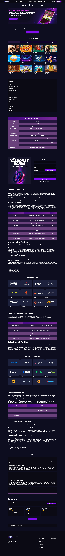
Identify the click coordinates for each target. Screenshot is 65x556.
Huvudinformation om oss (13, 86)
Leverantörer (11, 92)
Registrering (11, 88)
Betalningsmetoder (12, 99)
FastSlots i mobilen (12, 101)
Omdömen (11, 110)
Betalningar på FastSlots (13, 97)
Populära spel (11, 84)
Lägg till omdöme (51, 503)
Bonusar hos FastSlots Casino (14, 95)
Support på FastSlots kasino (14, 106)
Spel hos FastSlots (12, 90)
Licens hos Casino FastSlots (14, 103)
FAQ (10, 108)
